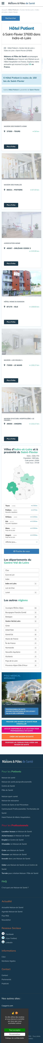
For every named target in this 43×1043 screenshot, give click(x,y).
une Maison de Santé (13, 850)
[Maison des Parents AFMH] (21, 108)
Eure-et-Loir (9, 575)
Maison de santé (8, 778)
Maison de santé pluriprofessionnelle (17, 782)
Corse (7, 626)
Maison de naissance (10, 800)
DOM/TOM (20, 630)
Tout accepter (14, 1030)
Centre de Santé (8, 786)
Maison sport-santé (10, 796)
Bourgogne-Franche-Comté (20, 612)
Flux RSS (5, 916)
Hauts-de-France (20, 639)
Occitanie (20, 656)
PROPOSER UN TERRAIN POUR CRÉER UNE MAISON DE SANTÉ (21, 743)
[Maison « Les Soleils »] (21, 342)
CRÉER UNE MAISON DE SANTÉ (21, 737)
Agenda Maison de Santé (12, 911)
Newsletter (6, 920)
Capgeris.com (7, 1006)
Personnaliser (14, 1034)
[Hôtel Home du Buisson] (21, 283)
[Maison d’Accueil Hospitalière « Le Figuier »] (21, 400)
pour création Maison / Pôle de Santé (20, 873)
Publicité (5, 983)
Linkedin (8, 942)
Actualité (7, 901)
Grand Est (20, 634)
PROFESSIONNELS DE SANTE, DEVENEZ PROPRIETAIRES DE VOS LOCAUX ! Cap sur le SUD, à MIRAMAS (20, 711)
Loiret (20, 592)
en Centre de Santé (13, 840)
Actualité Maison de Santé (12, 907)
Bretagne (20, 617)
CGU (4, 957)
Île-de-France (20, 643)
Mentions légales (9, 961)
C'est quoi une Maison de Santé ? (15, 887)
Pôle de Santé (7, 790)
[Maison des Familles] (21, 166)
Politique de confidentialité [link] (14, 1038)
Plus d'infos (11, 147)
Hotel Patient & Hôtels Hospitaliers (16, 817)
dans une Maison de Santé (16, 858)
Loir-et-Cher (10, 588)
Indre (7, 579)
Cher (7, 570)
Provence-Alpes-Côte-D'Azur (20, 665)
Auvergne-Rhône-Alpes (20, 608)
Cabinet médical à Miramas (15, 704)
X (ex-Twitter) (11, 938)
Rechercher (10, 18)
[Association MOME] (21, 225)
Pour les (11, 771)
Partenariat (6, 979)
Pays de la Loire (20, 661)
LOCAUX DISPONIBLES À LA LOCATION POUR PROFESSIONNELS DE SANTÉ (21, 730)
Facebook (9, 934)
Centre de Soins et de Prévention (15, 805)
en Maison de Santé (17, 831)
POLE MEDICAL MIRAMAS (12, 676)
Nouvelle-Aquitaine (20, 652)
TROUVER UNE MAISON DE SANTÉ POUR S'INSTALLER (21, 723)
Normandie (20, 648)
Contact (5, 975)
